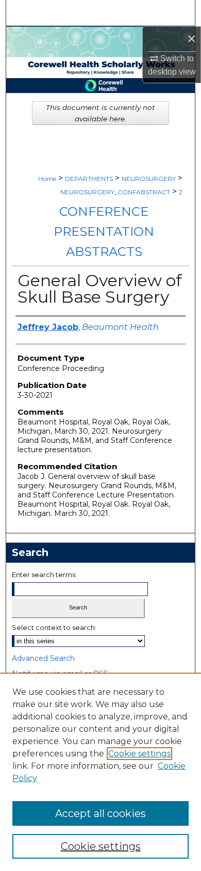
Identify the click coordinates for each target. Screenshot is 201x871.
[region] (100, 772)
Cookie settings (139, 753)
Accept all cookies (100, 813)
